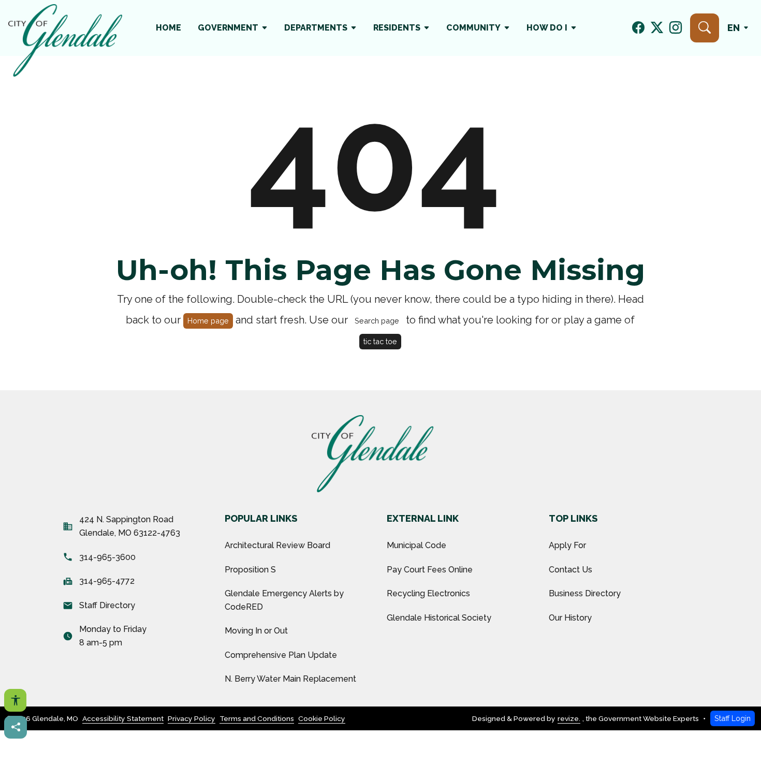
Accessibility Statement (123, 718)
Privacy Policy (191, 718)
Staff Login (732, 718)
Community (473, 28)
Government (228, 28)
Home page (208, 320)
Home (168, 28)
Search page (377, 320)
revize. (569, 718)
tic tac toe (380, 341)
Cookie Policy (321, 718)
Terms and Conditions (256, 718)
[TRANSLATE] (740, 28)
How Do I (546, 28)
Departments (315, 28)
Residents (396, 28)
